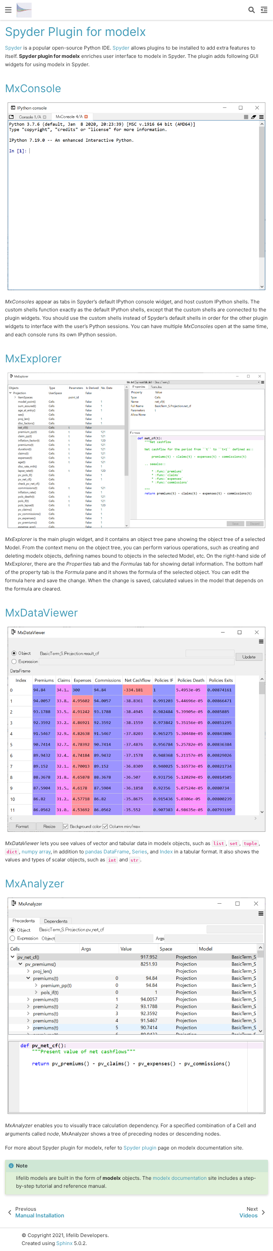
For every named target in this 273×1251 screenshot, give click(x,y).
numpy (30, 851)
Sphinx (64, 1243)
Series (139, 851)
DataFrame (116, 851)
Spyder (13, 48)
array (45, 851)
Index (166, 851)
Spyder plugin (140, 1148)
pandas (93, 851)
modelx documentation (180, 1178)
